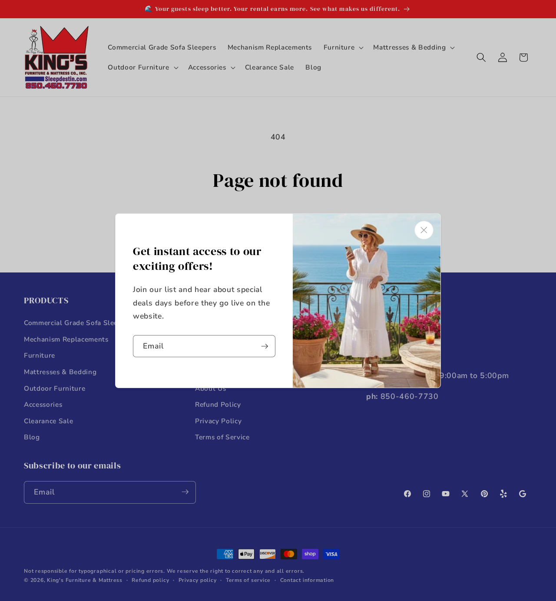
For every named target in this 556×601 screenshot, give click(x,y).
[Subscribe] (264, 346)
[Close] (424, 230)
